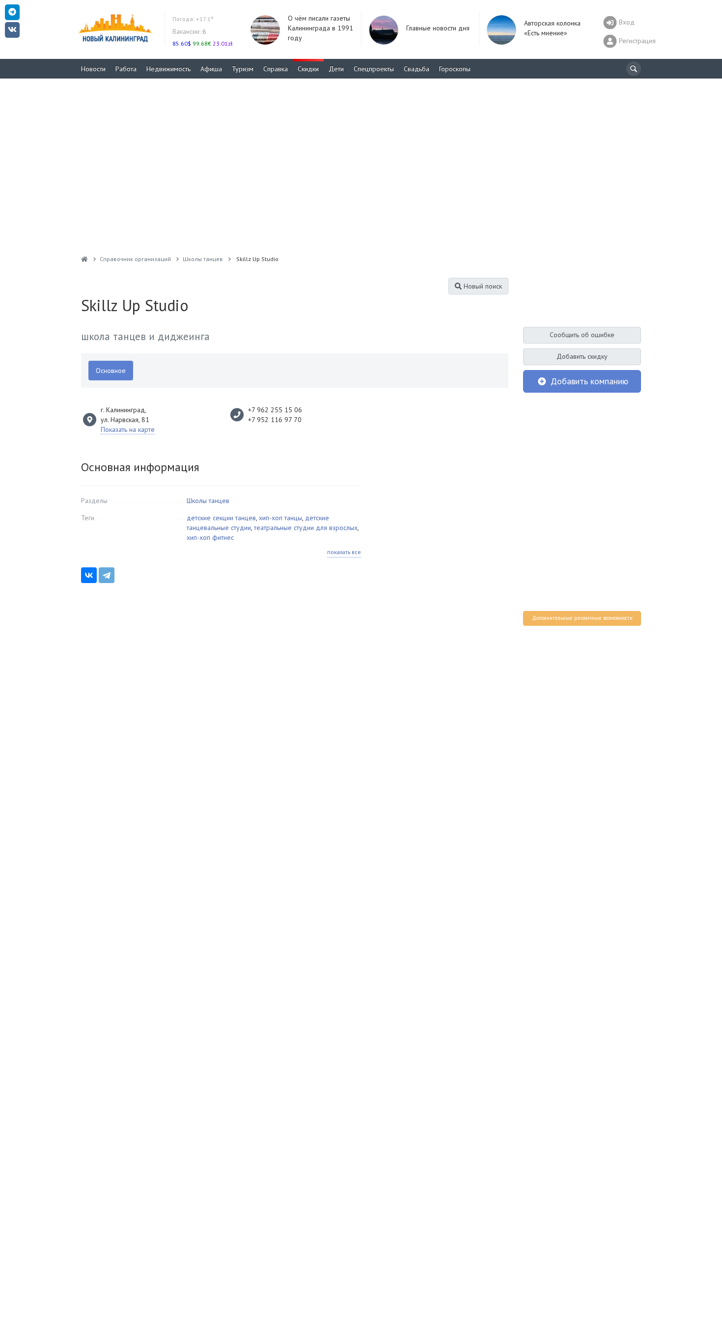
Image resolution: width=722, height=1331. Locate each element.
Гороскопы (455, 68)
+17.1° (193, 19)
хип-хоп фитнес (210, 537)
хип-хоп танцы (280, 517)
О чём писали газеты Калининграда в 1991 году (320, 28)
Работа (126, 68)
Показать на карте (128, 429)
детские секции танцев (221, 517)
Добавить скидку (582, 356)
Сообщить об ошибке (582, 334)
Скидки (308, 68)
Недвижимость (168, 68)
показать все (344, 552)
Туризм (242, 68)
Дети (336, 68)
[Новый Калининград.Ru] (84, 259)
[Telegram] (106, 575)
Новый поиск (482, 286)
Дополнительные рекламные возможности (582, 617)
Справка (275, 68)
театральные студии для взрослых (306, 527)
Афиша (211, 68)
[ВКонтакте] (89, 575)
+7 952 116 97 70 (275, 419)
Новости (93, 68)
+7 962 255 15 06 (275, 409)
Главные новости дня (438, 28)
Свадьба (416, 68)
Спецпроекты (374, 68)
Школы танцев (208, 500)
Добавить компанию (588, 381)
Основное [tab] (111, 370)
